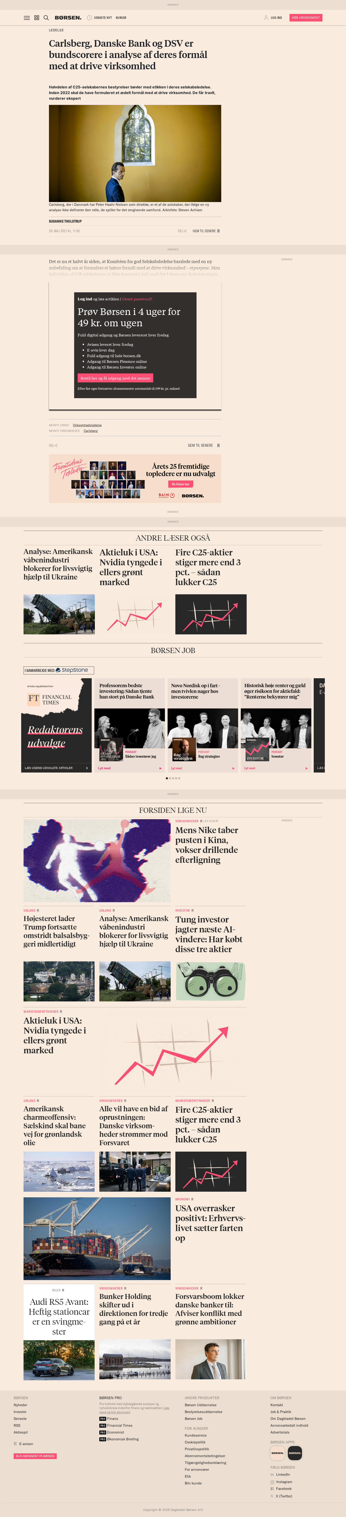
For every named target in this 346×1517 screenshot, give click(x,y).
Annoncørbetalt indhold (289, 1425)
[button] (37, 17)
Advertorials (280, 1432)
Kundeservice (196, 1435)
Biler (56, 1290)
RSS (17, 1425)
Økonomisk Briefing (119, 1439)
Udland (29, 910)
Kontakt (276, 1405)
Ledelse (56, 30)
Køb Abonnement (306, 17)
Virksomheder (187, 821)
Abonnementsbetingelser (205, 1456)
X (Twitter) (283, 1496)
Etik (188, 1476)
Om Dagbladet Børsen (288, 1418)
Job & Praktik (280, 1412)
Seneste (20, 1418)
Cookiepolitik (195, 1442)
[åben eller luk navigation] (28, 18)
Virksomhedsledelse (87, 425)
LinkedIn (282, 1474)
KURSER (121, 18)
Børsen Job (193, 1418)
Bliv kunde (193, 1483)
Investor (182, 910)
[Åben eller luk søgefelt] (46, 18)
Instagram (283, 1482)
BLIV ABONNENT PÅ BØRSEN (35, 1456)
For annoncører (197, 1469)
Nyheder (20, 1405)
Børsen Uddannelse (201, 1405)
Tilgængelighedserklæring (205, 1462)
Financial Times (116, 1425)
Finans (109, 1418)
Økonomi (182, 1199)
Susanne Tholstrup (65, 221)
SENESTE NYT (103, 18)
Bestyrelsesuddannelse (203, 1412)
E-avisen (26, 1444)
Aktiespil (21, 1432)
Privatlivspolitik (197, 1449)
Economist (112, 1432)
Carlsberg (91, 431)
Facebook (283, 1488)
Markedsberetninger (41, 1011)
